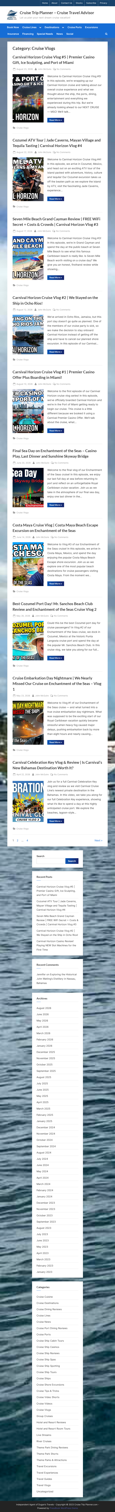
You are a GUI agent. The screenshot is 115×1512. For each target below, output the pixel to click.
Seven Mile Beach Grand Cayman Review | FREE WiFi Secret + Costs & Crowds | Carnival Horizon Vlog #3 (57, 920)
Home (45, 3)
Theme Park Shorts (47, 1453)
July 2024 (42, 1158)
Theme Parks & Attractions (52, 1460)
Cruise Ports (75, 27)
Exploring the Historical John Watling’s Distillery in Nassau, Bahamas (57, 979)
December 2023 (46, 1202)
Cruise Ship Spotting (48, 1365)
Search (40, 856)
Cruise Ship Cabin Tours (50, 1340)
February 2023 (45, 1265)
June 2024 (43, 1165)
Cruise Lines (29, 27)
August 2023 (44, 1227)
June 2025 (43, 1089)
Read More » (56, 120)
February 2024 (45, 1190)
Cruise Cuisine (45, 1296)
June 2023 (43, 1240)
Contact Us (66, 3)
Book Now (13, 27)
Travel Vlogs (44, 1485)
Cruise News (44, 1321)
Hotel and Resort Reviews (51, 1422)
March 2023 (43, 1259)
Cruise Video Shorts (48, 1397)
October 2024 (45, 1139)
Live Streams (44, 1434)
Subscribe (91, 3)
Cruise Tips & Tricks (48, 1390)
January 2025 (44, 1121)
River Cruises (44, 1441)
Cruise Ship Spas (46, 1359)
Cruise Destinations (48, 1303)
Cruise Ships (44, 1378)
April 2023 (43, 1253)
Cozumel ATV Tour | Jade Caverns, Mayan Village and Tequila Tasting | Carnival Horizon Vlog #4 (57, 905)
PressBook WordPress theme (64, 1508)
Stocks (79, 3)
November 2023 (46, 1209)
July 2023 (42, 1234)
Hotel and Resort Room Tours (53, 1428)
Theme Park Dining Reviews (52, 1447)
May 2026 (42, 1020)
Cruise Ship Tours (46, 1372)
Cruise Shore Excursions (50, 1384)
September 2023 (46, 1221)
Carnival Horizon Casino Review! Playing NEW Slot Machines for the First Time (56, 945)
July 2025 (42, 1083)
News (59, 33)
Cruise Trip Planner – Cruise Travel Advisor (57, 12)
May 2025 (42, 1095)
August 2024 (44, 1152)
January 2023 (44, 1271)
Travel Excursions (46, 1466)
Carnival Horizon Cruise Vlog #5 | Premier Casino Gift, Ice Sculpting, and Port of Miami (56, 891)
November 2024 (46, 1133)
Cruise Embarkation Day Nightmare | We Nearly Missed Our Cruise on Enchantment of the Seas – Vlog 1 (57, 683)
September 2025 (46, 1070)
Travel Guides (44, 1478)
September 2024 (46, 1146)
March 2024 (43, 1183)
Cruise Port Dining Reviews (52, 1328)
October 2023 (45, 1215)
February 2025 (45, 1114)
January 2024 (44, 1196)
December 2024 (46, 1127)
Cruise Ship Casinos (48, 1346)
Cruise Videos (44, 1403)
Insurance (13, 33)
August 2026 (44, 1008)
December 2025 (46, 1052)
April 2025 (43, 1102)
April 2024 (43, 1177)
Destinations (52, 27)
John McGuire (44, 69)
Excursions (91, 27)
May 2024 (42, 1171)
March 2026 (43, 1033)
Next (97, 840)
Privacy (103, 3)
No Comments (64, 69)
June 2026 (43, 1014)
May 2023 (42, 1246)
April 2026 (43, 1026)
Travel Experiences (47, 1472)
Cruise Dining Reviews (49, 1309)
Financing (28, 33)
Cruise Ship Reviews (48, 1353)
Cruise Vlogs (22, 127)
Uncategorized (45, 1491)
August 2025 (44, 1077)
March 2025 (43, 1108)
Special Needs (45, 33)
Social (69, 33)
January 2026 (44, 1045)
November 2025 (46, 1058)
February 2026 (45, 1039)
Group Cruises (45, 1416)
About (54, 3)
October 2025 (45, 1064)
